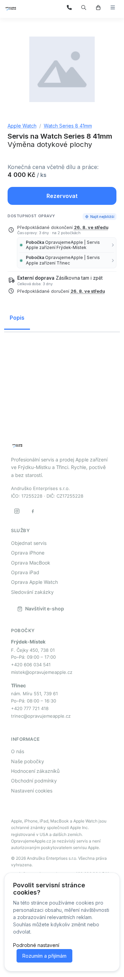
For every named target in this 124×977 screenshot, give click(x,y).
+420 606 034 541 (31, 664)
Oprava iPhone (27, 553)
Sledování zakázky (32, 592)
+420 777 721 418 (30, 708)
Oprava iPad (25, 572)
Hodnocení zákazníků (35, 771)
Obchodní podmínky (34, 781)
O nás (17, 751)
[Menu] (113, 8)
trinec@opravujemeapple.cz (41, 716)
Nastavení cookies (31, 791)
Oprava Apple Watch (34, 582)
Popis (17, 317)
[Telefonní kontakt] (69, 8)
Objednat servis (28, 543)
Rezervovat (62, 195)
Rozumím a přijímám (44, 956)
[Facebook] (33, 511)
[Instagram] (17, 511)
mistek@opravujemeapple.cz (41, 672)
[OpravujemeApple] (24, 7)
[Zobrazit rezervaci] (98, 8)
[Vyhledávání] (84, 8)
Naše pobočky (27, 761)
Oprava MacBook (30, 563)
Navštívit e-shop (44, 608)
